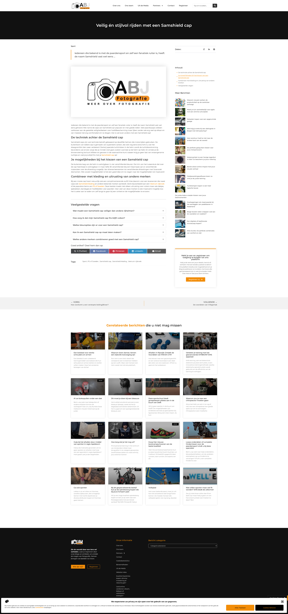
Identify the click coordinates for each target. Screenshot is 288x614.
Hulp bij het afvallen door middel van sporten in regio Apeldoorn (87, 443)
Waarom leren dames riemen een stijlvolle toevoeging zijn (123, 354)
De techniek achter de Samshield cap (192, 72)
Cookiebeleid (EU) (122, 561)
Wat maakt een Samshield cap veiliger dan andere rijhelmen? (118, 211)
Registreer (183, 5)
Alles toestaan (240, 608)
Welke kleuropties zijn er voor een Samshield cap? (118, 225)
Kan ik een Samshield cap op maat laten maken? (118, 232)
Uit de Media (143, 5)
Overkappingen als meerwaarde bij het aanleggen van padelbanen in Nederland (200, 204)
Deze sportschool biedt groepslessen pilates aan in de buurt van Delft (161, 400)
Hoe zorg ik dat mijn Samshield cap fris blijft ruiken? (118, 218)
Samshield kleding (86, 184)
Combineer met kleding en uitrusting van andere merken (196, 82)
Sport (73, 46)
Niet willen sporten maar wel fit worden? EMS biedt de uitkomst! (200, 489)
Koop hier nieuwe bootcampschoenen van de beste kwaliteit (160, 444)
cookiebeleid (39, 607)
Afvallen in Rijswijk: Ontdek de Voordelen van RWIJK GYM (161, 354)
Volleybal (152, 488)
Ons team (129, 5)
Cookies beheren (269, 608)
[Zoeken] (215, 6)
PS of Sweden (98, 186)
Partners (156, 5)
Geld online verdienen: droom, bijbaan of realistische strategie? (123, 591)
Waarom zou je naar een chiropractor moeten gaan (197, 399)
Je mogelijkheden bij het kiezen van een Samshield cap (193, 77)
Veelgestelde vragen (185, 86)
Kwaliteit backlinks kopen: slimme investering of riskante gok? (123, 579)
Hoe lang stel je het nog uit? (123, 442)
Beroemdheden (122, 564)
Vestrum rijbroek (157, 184)
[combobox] (203, 6)
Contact (171, 5)
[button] (282, 602)
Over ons (116, 5)
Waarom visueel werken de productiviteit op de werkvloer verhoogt (198, 102)
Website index (121, 572)
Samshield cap (108, 155)
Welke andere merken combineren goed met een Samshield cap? (118, 239)
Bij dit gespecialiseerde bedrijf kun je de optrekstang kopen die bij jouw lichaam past (125, 490)
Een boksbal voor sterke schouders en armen (84, 354)
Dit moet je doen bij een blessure (125, 398)
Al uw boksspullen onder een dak (88, 398)
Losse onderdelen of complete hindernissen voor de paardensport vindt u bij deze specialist (199, 445)
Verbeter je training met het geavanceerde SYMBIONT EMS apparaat (199, 355)
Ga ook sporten (80, 488)
